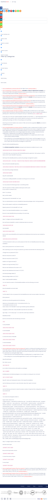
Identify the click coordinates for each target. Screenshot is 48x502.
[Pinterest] (11, 11)
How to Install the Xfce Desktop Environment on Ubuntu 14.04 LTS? (17, 100)
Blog (34, 486)
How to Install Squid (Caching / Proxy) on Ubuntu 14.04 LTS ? (15, 473)
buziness (5, 2)
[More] (20, 11)
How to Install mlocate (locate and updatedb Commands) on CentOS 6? (19, 105)
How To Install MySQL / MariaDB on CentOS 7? (12, 90)
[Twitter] (4, 11)
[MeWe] (13, 11)
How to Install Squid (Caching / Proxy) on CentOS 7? (14, 468)
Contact (22, 486)
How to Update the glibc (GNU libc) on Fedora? (13, 110)
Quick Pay (40, 486)
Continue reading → (32, 88)
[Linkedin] (9, 11)
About (28, 486)
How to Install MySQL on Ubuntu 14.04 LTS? (11, 88)
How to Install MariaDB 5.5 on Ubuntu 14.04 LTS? (13, 127)
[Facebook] (1, 8)
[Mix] (16, 11)
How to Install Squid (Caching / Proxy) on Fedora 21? (14, 348)
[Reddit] (7, 11)
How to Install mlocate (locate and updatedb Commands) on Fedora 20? (19, 95)
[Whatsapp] (18, 11)
